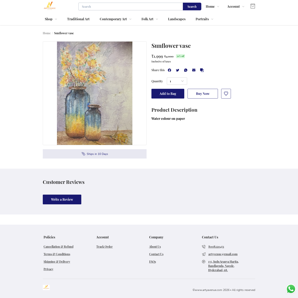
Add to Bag (168, 93)
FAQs (152, 262)
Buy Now (203, 93)
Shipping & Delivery (57, 262)
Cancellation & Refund (58, 247)
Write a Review (62, 199)
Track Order (104, 247)
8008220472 (216, 247)
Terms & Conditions (57, 254)
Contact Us (156, 254)
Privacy (48, 269)
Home (47, 33)
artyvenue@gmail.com (223, 254)
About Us (155, 247)
